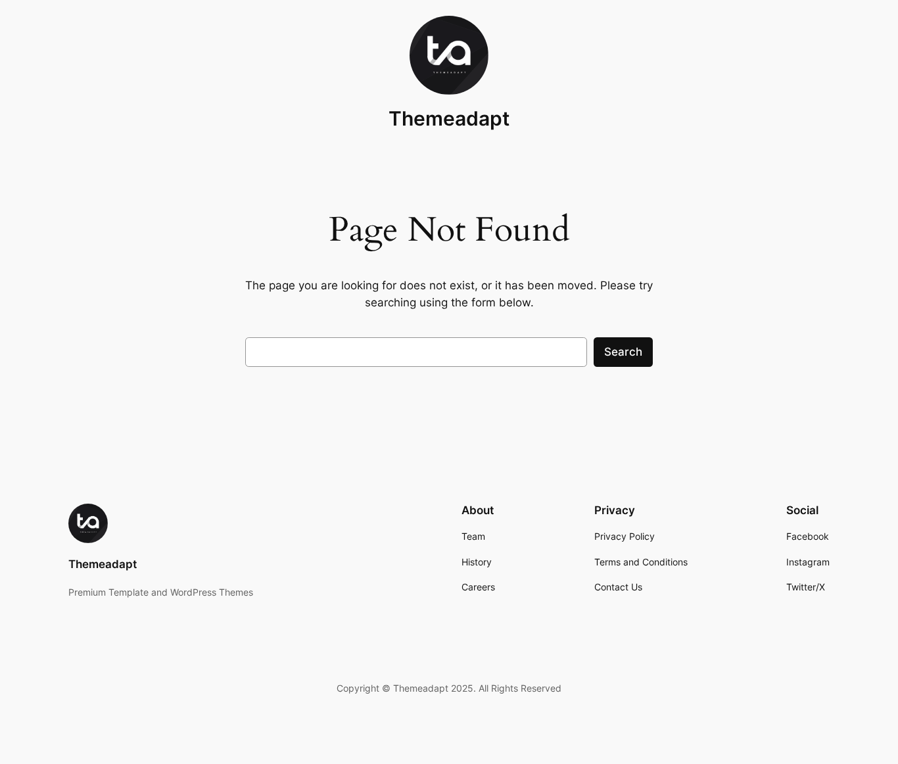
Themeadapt (449, 118)
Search (623, 351)
